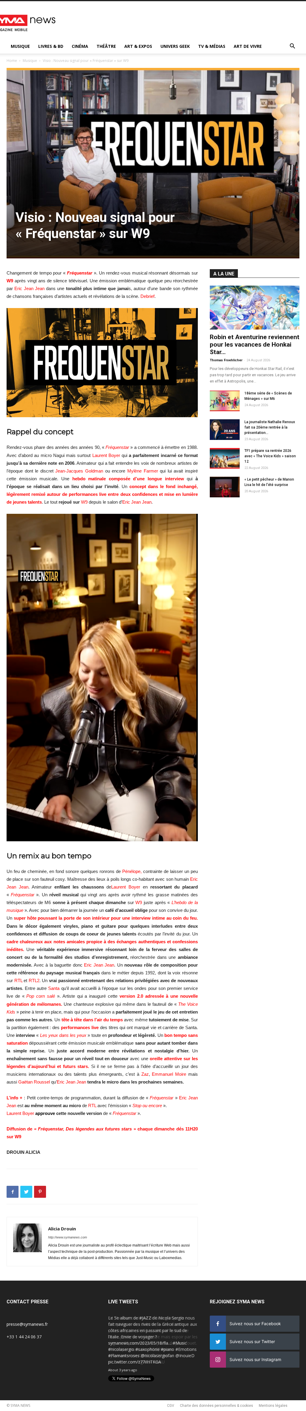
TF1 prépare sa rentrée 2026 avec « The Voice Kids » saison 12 (270, 456)
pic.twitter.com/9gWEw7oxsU (136, 1362)
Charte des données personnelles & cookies (216, 1406)
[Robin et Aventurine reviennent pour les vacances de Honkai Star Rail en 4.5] (254, 308)
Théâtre (106, 46)
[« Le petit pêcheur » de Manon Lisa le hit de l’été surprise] (225, 487)
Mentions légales (273, 1406)
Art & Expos (138, 46)
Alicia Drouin (62, 1229)
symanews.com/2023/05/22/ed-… (140, 1355)
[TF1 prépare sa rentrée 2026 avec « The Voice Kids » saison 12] (225, 458)
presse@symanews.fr (27, 1324)
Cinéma (80, 46)
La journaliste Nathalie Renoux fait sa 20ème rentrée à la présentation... (269, 427)
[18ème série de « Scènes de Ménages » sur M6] (225, 401)
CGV (170, 1406)
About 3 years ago (122, 1370)
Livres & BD (50, 46)
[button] (292, 47)
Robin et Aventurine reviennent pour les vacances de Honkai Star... (254, 344)
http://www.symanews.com (67, 1237)
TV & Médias (211, 46)
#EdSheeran (161, 1349)
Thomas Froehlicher (226, 360)
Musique (20, 46)
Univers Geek (175, 46)
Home (12, 60)
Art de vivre (248, 46)
